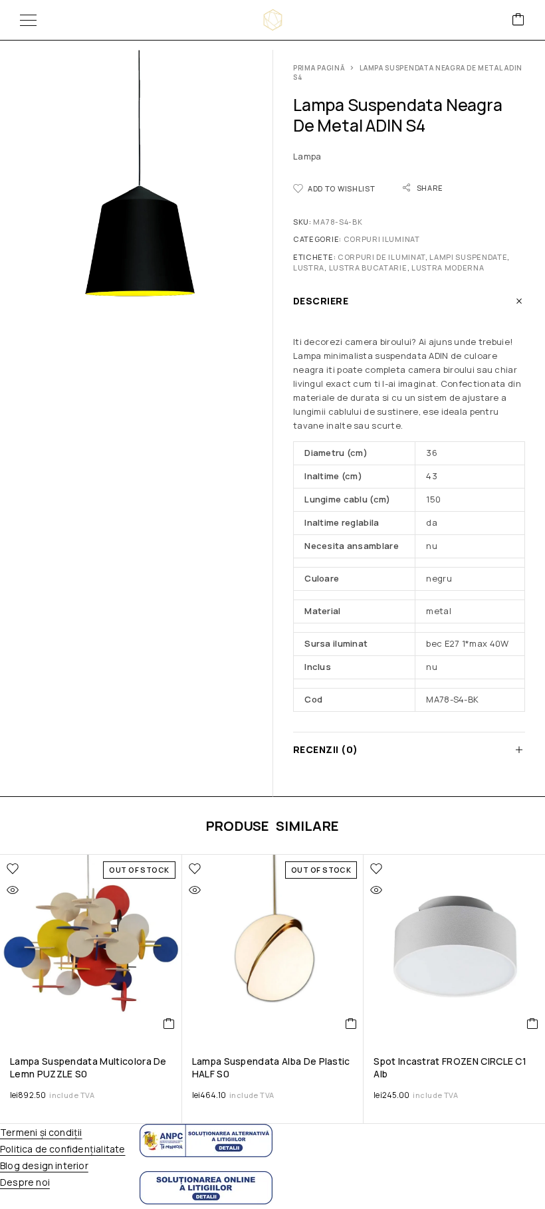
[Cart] (518, 20)
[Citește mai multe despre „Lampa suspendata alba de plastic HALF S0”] (351, 1023)
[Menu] (28, 20)
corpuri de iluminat (381, 257)
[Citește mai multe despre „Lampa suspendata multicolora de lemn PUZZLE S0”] (169, 1023)
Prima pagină (319, 67)
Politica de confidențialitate (62, 1149)
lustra (308, 268)
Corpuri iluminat (382, 239)
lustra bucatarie (368, 268)
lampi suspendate (468, 257)
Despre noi (25, 1182)
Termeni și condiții (41, 1132)
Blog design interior (44, 1165)
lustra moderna (448, 268)
